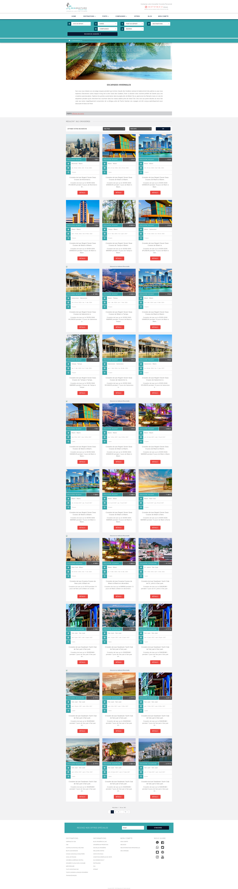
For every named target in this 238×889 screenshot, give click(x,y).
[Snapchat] (157, 851)
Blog (150, 16)
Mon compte (124, 841)
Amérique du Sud (71, 841)
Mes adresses (124, 850)
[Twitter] (162, 847)
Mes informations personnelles (130, 847)
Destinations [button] (89, 16)
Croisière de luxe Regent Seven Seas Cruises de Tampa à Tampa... (82, 379)
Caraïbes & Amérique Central (74, 860)
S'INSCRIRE (158, 828)
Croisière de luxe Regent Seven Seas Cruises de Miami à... (155, 244)
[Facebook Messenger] (157, 842)
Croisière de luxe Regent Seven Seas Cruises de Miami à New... (155, 514)
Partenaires (96, 863)
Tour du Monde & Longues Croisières (77, 872)
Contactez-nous (98, 854)
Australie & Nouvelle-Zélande (75, 847)
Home (74, 16)
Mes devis (123, 844)
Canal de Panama (71, 857)
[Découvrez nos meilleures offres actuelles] (119, 266)
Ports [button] (105, 16)
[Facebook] (162, 842)
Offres (137, 16)
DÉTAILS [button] (82, 192)
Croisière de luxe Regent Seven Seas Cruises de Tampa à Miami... (119, 244)
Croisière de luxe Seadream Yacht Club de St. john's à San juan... (155, 582)
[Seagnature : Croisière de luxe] (92, 6)
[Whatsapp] (157, 847)
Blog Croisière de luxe (100, 841)
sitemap (95, 869)
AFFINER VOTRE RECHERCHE (77, 129)
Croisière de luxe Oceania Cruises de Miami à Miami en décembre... (119, 582)
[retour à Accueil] (69, 40)
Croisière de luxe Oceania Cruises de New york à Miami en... (83, 582)
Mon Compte (163, 16)
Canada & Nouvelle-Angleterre (75, 854)
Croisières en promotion (100, 844)
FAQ (94, 866)
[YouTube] (162, 857)
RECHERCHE (91, 34)
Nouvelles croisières (99, 847)
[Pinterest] (162, 852)
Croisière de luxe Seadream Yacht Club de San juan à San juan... (83, 648)
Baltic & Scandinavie (72, 850)
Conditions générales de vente (102, 857)
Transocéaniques (71, 875)
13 (125, 812)
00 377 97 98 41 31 (155, 7)
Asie (67, 844)
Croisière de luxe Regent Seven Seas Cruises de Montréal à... (82, 178)
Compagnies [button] (120, 16)
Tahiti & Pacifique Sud (72, 869)
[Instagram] (157, 856)
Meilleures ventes (98, 850)
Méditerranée (70, 866)
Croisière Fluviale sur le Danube (75, 863)
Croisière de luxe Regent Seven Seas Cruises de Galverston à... (82, 313)
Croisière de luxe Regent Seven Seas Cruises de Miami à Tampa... (119, 313)
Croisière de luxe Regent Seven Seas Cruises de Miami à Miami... (119, 178)
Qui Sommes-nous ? (98, 860)
